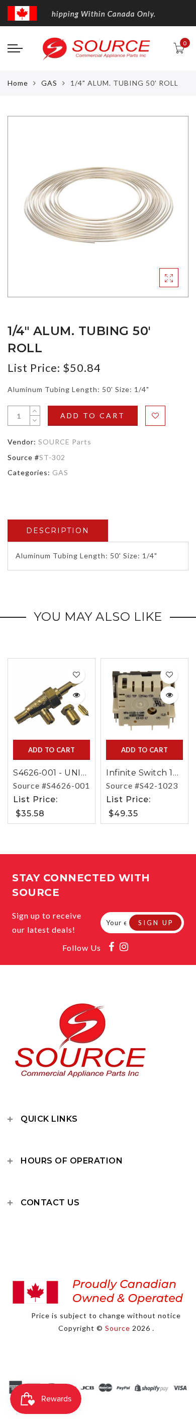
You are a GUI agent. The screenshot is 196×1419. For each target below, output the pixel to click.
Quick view (76, 695)
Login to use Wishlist (155, 416)
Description (57, 530)
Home (18, 83)
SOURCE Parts (64, 441)
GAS (49, 83)
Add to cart (92, 415)
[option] (98, 206)
